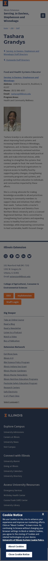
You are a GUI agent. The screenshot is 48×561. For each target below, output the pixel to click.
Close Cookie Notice (19, 554)
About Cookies (16, 546)
